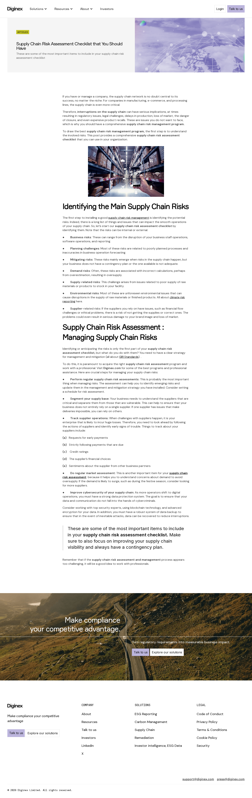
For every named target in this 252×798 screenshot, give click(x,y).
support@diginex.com (198, 779)
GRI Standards (129, 357)
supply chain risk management (128, 218)
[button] (38, 9)
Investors (106, 9)
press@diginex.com (231, 779)
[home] (15, 9)
